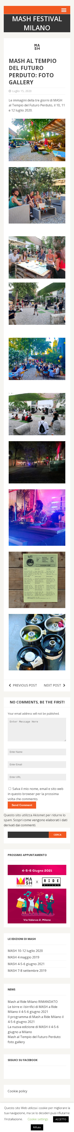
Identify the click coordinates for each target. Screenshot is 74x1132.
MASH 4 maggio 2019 (23, 957)
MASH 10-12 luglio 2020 (25, 951)
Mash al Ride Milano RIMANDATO (33, 1001)
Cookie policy (17, 1091)
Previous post (25, 685)
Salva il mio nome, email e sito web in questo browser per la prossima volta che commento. (35, 794)
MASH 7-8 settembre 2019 (27, 970)
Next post (52, 685)
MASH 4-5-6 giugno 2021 (26, 964)
